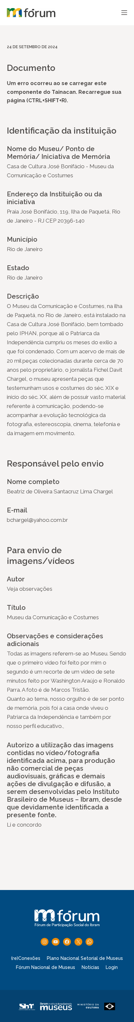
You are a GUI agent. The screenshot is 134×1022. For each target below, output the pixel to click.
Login (112, 967)
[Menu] (124, 13)
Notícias (90, 967)
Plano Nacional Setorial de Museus (85, 958)
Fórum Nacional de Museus (45, 967)
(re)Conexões (25, 958)
